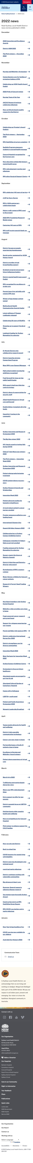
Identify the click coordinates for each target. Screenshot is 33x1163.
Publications (5, 1099)
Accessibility (5, 1145)
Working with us (6, 1136)
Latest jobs (4, 1106)
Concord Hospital (6, 1070)
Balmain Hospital (6, 1065)
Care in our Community (9, 1082)
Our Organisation (7, 1124)
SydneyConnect (10, 13)
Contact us (5, 1132)
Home (3, 13)
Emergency (27, 2)
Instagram (4, 1017)
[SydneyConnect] (16, 7)
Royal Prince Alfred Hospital (9, 1072)
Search (24, 8)
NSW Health (5, 1111)
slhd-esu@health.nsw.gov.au (9, 1053)
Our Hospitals (6, 1061)
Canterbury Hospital (7, 1067)
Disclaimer (16, 1145)
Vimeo (23, 1017)
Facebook (11, 1017)
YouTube (16, 1017)
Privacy (25, 1145)
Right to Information (8, 1086)
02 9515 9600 (5, 1050)
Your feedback (6, 1090)
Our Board (5, 1128)
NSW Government (6, 1109)
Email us (11, 957)
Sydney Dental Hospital (8, 1075)
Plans (3, 1094)
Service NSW (5, 1114)
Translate (16, 1142)
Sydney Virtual (5, 1077)
